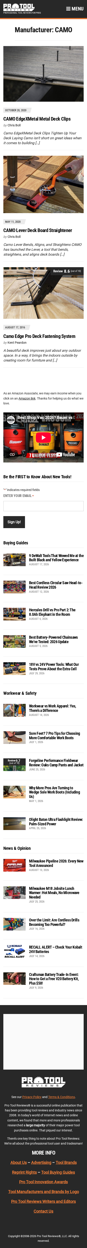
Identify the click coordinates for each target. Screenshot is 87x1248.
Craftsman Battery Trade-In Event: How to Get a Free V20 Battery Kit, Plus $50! (54, 979)
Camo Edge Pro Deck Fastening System (39, 336)
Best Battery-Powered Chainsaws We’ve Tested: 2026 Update (53, 639)
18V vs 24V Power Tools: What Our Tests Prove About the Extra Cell (54, 666)
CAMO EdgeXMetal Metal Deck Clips (36, 119)
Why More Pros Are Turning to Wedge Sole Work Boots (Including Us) (54, 792)
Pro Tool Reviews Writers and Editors (43, 1201)
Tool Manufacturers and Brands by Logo (43, 1191)
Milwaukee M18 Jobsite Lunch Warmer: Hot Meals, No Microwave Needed (54, 893)
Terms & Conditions (61, 1097)
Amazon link (27, 398)
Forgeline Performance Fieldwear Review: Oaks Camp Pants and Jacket (56, 762)
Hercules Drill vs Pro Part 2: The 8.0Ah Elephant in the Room (52, 612)
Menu (77, 9)
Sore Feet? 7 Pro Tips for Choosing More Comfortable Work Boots (54, 735)
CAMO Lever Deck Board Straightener (37, 230)
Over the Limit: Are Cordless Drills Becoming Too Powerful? (54, 922)
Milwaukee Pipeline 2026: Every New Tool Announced (56, 863)
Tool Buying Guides (58, 1172)
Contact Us (43, 1211)
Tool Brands (66, 1162)
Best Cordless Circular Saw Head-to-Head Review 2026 (56, 585)
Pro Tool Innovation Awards (43, 1181)
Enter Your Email (18, 496)
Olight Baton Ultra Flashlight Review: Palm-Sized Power (56, 821)
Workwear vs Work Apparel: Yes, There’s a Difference (52, 708)
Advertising (41, 1162)
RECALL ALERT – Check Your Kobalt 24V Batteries (55, 949)
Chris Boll (14, 125)
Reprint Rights (24, 1172)
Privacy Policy (31, 1097)
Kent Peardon (17, 342)
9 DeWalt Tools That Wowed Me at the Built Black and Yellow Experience (56, 557)
